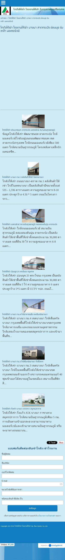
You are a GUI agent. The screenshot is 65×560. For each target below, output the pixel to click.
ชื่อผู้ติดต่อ (6, 454)
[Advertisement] (32, 74)
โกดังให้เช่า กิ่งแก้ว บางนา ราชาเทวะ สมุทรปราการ (21, 408)
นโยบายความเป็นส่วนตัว (47, 516)
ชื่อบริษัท (5, 463)
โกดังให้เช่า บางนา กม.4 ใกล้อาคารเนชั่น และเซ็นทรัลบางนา (24, 314)
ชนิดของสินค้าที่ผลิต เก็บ (12, 499)
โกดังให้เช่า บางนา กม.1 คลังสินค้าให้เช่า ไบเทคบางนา (23, 177)
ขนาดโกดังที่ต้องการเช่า (12, 489)
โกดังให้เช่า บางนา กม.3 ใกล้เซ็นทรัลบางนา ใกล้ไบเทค (22, 361)
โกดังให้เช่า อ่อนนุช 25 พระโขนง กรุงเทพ (18, 271)
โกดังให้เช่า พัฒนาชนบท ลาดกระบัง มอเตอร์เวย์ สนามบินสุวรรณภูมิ (28, 130)
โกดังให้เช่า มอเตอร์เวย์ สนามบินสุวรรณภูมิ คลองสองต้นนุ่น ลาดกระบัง (29, 224)
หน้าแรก (3, 18)
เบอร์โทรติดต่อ (8, 472)
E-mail (4, 481)
